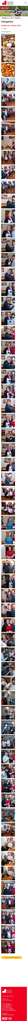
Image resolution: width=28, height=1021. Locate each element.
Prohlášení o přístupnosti (8, 1014)
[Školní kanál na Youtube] (6, 1019)
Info (11, 18)
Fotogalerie (17, 18)
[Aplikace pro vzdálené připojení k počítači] (11, 1019)
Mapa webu (5, 1013)
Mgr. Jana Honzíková (11, 1010)
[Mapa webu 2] (25, 3)
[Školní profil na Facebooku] (3, 1019)
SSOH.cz (6, 18)
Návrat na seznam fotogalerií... (12, 957)
